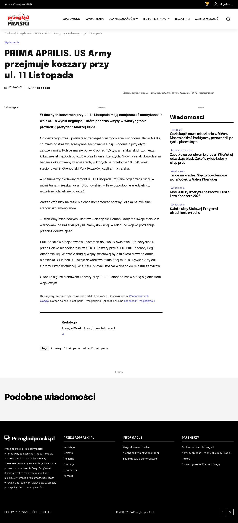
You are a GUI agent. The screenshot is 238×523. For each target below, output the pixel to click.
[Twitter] (8, 125)
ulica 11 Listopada (95, 348)
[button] (228, 19)
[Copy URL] (8, 160)
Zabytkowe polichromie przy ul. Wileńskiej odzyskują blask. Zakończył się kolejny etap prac (201, 159)
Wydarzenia (26, 33)
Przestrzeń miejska (181, 150)
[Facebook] (8, 116)
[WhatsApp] (8, 151)
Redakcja (44, 88)
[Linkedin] (8, 134)
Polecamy (176, 129)
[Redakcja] (49, 328)
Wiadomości (11, 33)
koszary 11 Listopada (65, 348)
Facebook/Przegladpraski (139, 301)
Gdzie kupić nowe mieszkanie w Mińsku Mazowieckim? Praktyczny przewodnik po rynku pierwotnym (201, 138)
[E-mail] (8, 142)
